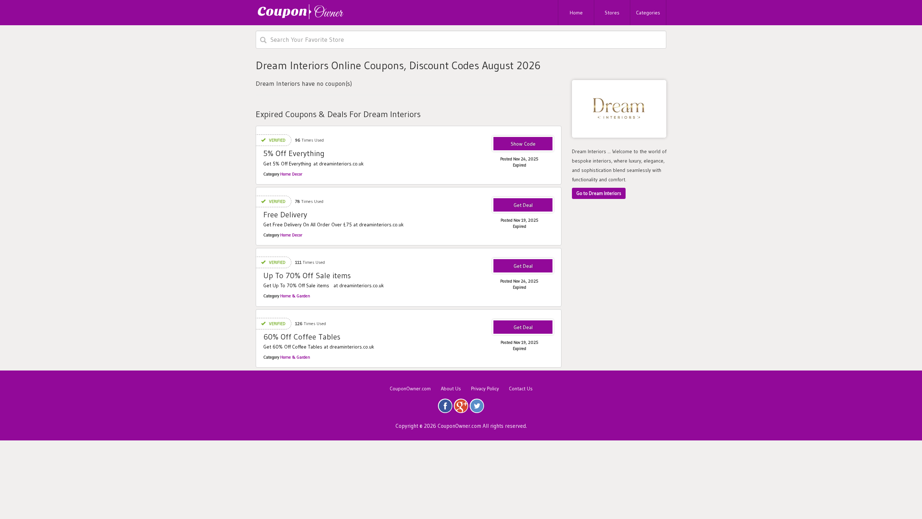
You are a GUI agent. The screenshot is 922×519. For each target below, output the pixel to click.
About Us (451, 388)
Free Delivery (285, 214)
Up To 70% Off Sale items (307, 275)
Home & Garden (295, 295)
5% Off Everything (294, 153)
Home (576, 12)
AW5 (523, 144)
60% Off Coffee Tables (301, 337)
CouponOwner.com (410, 388)
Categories (648, 12)
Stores (612, 12)
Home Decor (291, 174)
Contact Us (521, 388)
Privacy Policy (485, 388)
